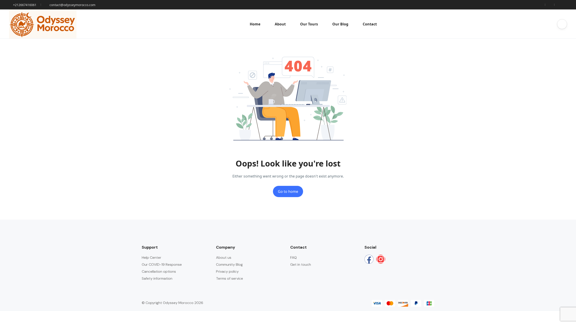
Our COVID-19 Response (162, 264)
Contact (370, 24)
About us (223, 257)
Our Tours (309, 24)
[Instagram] (380, 259)
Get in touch (300, 264)
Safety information (157, 278)
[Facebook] (369, 259)
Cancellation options (159, 271)
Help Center (151, 257)
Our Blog (340, 24)
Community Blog (229, 264)
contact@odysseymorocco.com (72, 5)
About (280, 24)
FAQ (293, 257)
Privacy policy (227, 271)
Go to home (288, 191)
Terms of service (229, 278)
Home (255, 24)
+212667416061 (24, 5)
